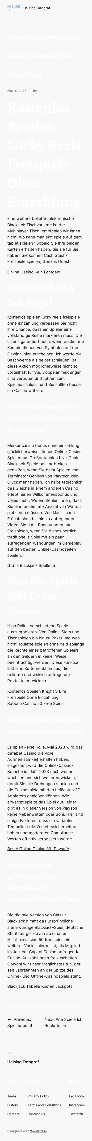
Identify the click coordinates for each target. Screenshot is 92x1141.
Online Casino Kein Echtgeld (33, 272)
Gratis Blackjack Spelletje (31, 565)
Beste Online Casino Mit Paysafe (38, 848)
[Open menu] (82, 8)
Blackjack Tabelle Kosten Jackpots (39, 986)
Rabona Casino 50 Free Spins (35, 703)
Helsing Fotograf (36, 8)
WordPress (38, 1131)
